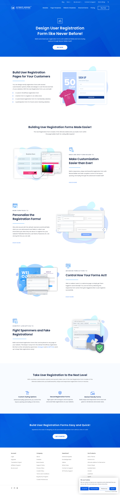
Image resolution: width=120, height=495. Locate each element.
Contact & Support (67, 468)
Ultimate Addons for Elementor (96, 462)
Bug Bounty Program (42, 476)
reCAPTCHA (50, 347)
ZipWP (89, 476)
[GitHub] (14, 488)
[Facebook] (11, 488)
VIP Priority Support (67, 471)
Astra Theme (91, 456)
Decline (113, 488)
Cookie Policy (40, 471)
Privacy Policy (40, 468)
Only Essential (94, 488)
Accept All (84, 488)
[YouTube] (17, 488)
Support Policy (41, 465)
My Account (14, 468)
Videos (64, 462)
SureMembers (92, 468)
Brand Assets (40, 462)
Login (12, 456)
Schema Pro (91, 459)
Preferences (104, 488)
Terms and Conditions (43, 474)
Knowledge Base (66, 459)
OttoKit (90, 471)
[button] (70, 2)
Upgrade (13, 459)
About (38, 456)
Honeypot (41, 347)
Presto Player (91, 465)
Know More (73, 182)
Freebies (39, 459)
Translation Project (16, 462)
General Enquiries (67, 456)
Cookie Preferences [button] (42, 479)
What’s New (65, 465)
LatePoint (90, 474)
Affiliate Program (16, 465)
